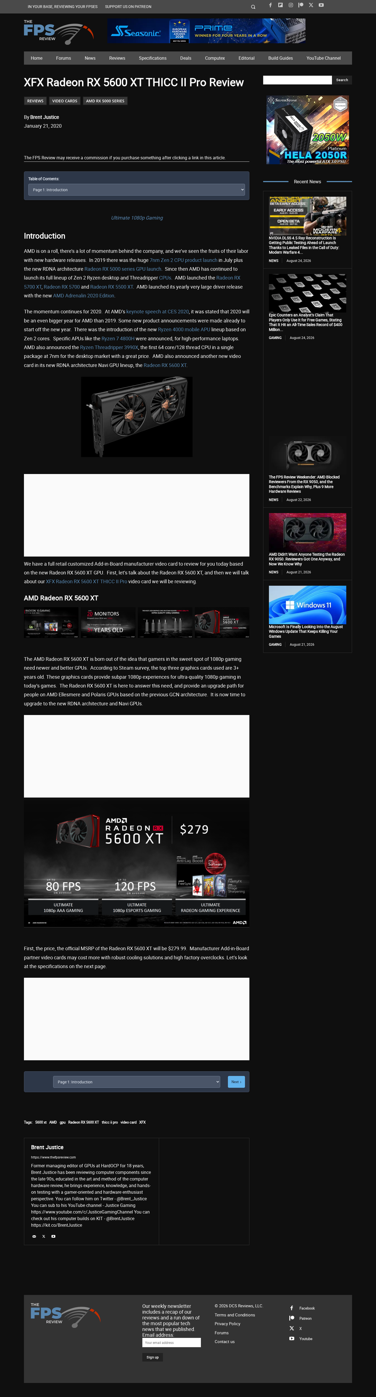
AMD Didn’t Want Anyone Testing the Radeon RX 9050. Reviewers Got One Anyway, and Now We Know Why (307, 559)
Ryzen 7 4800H (118, 338)
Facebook (307, 1308)
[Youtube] (321, 5)
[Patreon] (301, 5)
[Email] (100, 140)
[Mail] (34, 1236)
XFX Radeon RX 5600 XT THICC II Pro (86, 581)
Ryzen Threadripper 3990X (109, 347)
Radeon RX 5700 (62, 286)
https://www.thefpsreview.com (53, 1157)
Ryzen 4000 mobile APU (184, 329)
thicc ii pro (110, 1122)
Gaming (275, 337)
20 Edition (103, 295)
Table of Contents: (43, 178)
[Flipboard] (280, 5)
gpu (63, 1122)
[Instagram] (291, 5)
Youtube (305, 1338)
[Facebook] (270, 5)
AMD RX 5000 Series (105, 100)
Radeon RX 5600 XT (165, 365)
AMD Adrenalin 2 (71, 295)
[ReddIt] (88, 140)
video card (129, 1122)
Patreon (305, 1318)
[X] (311, 5)
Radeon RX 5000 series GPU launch (123, 268)
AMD (53, 1122)
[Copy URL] (113, 140)
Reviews (35, 100)
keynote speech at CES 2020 (157, 311)
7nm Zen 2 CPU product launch (183, 260)
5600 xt (41, 1122)
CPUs (165, 277)
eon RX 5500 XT (116, 286)
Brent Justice (44, 117)
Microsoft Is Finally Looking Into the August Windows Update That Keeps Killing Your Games (306, 631)
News (273, 260)
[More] (126, 140)
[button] (253, 6)
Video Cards (64, 100)
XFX (142, 1122)
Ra (93, 286)
